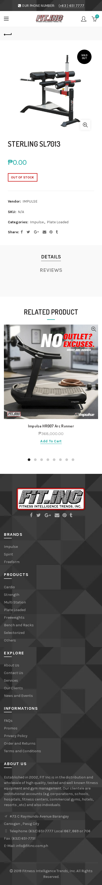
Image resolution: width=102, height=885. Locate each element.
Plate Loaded (58, 222)
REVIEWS (51, 270)
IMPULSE (29, 201)
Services (11, 680)
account (84, 19)
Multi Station (15, 602)
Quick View (93, 329)
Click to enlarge (85, 125)
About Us (11, 665)
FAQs (8, 720)
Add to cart (50, 441)
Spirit (8, 554)
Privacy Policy (15, 736)
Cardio (9, 587)
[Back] (7, 34)
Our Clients (13, 688)
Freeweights (14, 617)
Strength (11, 594)
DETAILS (51, 257)
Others (10, 640)
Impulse (37, 222)
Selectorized (14, 632)
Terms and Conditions (22, 751)
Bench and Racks (19, 625)
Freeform (12, 562)
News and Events (18, 695)
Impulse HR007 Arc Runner (51, 426)
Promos (11, 728)
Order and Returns (20, 743)
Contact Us (13, 673)
